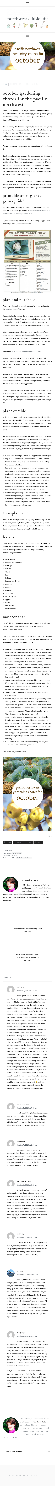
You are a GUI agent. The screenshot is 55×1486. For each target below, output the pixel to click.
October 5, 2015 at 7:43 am (27, 1108)
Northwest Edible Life (27, 18)
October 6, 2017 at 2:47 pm (27, 1336)
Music (35, 322)
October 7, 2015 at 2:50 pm (27, 1145)
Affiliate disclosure (23, 858)
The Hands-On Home (43, 888)
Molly (18, 987)
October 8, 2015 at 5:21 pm (27, 1237)
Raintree (9, 309)
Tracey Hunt (21, 1104)
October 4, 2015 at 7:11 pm (27, 991)
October (14, 855)
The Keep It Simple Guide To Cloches (26, 351)
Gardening (27, 84)
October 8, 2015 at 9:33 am (27, 1185)
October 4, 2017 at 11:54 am (27, 1274)
